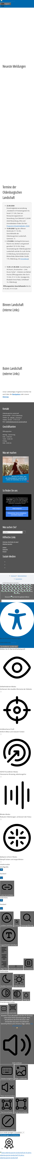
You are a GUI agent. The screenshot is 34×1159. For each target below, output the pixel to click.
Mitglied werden (7, 544)
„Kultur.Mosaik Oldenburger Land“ (11, 99)
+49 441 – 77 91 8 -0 (15, 417)
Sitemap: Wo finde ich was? (10, 542)
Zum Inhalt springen (7, 1132)
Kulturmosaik (6, 362)
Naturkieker (5, 385)
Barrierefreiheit (19, 579)
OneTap (13, 642)
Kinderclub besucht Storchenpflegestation (12, 118)
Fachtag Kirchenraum (8, 137)
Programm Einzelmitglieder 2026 (18, 226)
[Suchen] (24, 532)
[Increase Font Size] (1, 869)
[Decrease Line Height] (1, 908)
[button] (0, 601)
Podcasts (5, 342)
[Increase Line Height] (1, 900)
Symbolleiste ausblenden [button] (9, 647)
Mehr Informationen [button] (17, 505)
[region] (17, 33)
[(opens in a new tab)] (5, 357)
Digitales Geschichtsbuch (8, 352)
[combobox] (17, 592)
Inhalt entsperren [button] (17, 508)
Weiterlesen (28, 89)
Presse (4, 551)
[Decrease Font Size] (1, 877)
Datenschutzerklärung (22, 576)
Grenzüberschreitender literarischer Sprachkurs (14, 157)
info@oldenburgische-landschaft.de (16, 422)
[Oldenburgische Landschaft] (8, 1)
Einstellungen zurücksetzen (10, 1135)
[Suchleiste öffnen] (3, 6)
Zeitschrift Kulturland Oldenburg (10, 321)
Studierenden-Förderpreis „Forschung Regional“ (14, 83)
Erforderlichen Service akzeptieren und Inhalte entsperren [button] (17, 514)
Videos (4, 331)
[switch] (1, 692)
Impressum (13, 576)
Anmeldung (24, 259)
